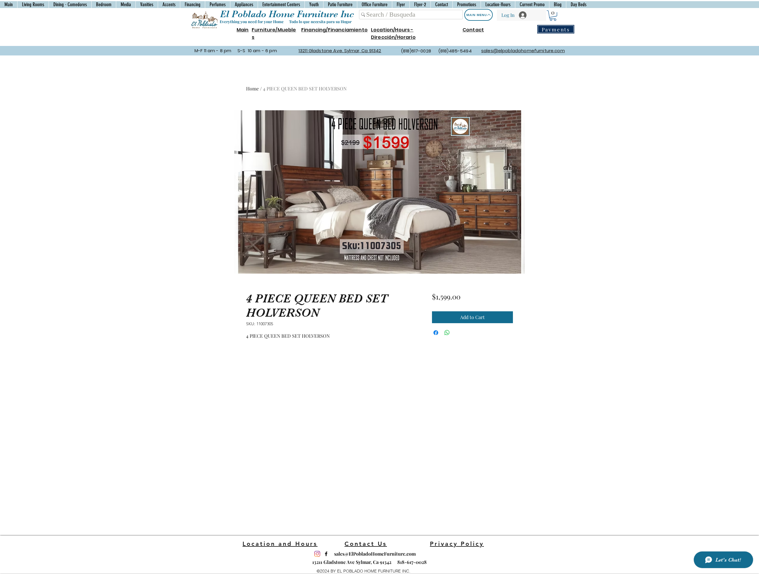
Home (252, 88)
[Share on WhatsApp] (447, 332)
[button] (553, 15)
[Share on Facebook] (435, 332)
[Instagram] (317, 554)
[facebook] (326, 554)
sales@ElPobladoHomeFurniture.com (375, 554)
